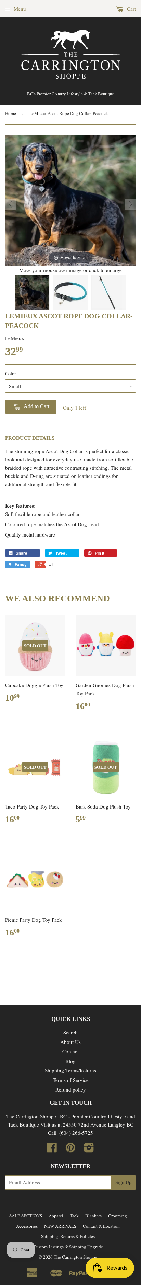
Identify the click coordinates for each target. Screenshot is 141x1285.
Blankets (93, 1216)
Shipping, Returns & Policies (68, 1236)
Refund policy (70, 1089)
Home (10, 113)
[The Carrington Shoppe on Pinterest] (70, 1149)
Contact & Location (101, 1226)
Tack (74, 1216)
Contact (70, 1051)
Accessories (27, 1226)
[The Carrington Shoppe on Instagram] (89, 1149)
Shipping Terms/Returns (70, 1070)
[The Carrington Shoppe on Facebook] (52, 1149)
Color (10, 373)
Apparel (56, 1216)
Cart (131, 8)
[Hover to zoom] (70, 199)
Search (70, 1032)
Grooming (117, 1216)
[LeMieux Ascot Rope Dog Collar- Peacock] (32, 292)
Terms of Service (71, 1079)
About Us (70, 1041)
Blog (70, 1061)
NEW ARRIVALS (60, 1226)
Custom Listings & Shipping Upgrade (68, 1246)
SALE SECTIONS (25, 1216)
